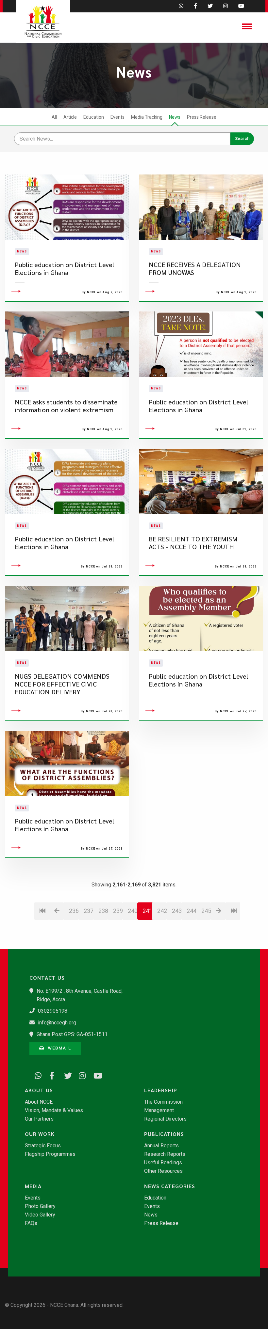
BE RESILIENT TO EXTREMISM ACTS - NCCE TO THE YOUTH (193, 543)
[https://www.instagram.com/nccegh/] (80, 1074)
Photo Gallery (40, 1206)
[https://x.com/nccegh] (65, 1074)
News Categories (169, 1186)
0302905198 (52, 1011)
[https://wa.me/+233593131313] (35, 1074)
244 (191, 910)
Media (33, 1186)
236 (73, 910)
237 (88, 910)
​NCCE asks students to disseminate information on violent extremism (66, 406)
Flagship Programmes (50, 1154)
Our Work (40, 1134)
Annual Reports (161, 1145)
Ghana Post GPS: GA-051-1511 (72, 1034)
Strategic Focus (43, 1145)
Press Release (201, 117)
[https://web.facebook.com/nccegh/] (50, 1074)
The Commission (163, 1102)
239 (118, 910)
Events (117, 117)
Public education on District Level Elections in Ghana (64, 269)
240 (132, 910)
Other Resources (163, 1171)
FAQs (31, 1223)
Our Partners (39, 1119)
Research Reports (164, 1154)
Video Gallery (40, 1214)
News (174, 117)
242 (162, 910)
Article (70, 117)
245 (206, 910)
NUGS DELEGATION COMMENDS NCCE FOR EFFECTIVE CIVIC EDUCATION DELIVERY (62, 684)
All (54, 117)
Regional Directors (165, 1119)
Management (159, 1110)
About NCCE (39, 1102)
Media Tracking (146, 117)
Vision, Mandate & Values (54, 1110)
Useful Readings (163, 1162)
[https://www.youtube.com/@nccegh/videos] (94, 1074)
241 (147, 910)
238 (103, 910)
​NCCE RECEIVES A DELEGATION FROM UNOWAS (195, 269)
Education (93, 117)
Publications (164, 1134)
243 (176, 910)
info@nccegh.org (57, 1022)
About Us (39, 1090)
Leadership (160, 1090)
